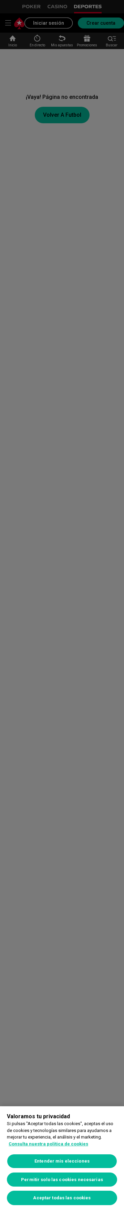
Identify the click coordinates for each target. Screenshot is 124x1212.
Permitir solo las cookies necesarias (62, 1179)
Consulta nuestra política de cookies (48, 1143)
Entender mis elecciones (62, 1161)
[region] (62, 1159)
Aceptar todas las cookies (62, 1197)
